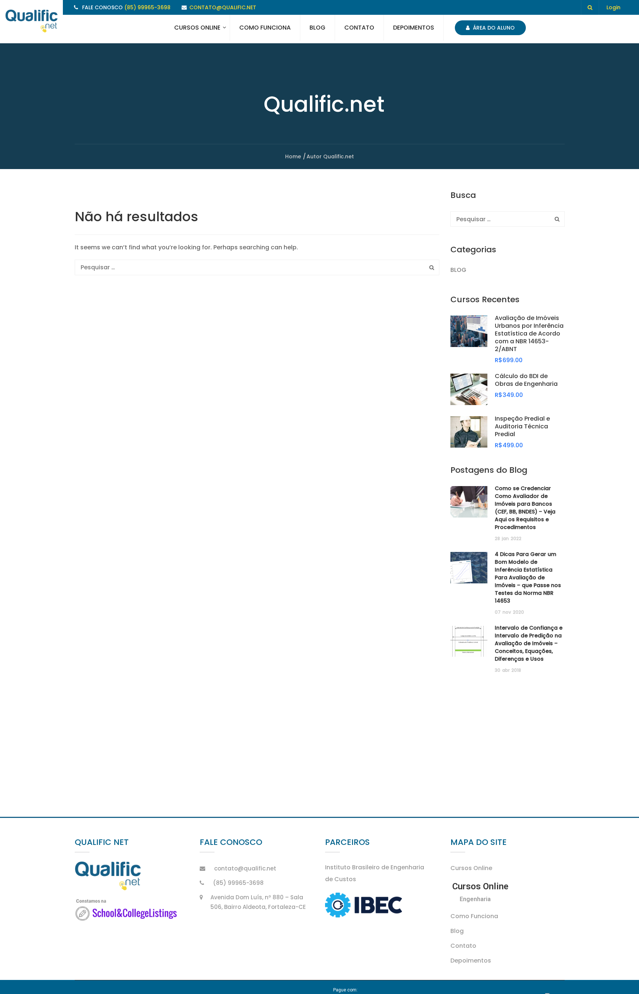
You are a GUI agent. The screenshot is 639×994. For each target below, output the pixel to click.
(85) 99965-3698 (147, 7)
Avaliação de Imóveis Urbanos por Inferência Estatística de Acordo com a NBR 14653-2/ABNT (529, 333)
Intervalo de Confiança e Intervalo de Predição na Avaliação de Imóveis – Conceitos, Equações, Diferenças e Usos (528, 643)
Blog (317, 27)
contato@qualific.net (245, 868)
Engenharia (475, 899)
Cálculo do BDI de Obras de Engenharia (526, 380)
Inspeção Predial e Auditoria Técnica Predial (522, 426)
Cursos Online (197, 27)
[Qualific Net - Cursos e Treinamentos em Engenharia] (31, 21)
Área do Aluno (493, 27)
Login (613, 7)
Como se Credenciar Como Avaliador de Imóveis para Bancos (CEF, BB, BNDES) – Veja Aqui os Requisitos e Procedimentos (525, 508)
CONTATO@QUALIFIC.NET (222, 7)
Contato (359, 27)
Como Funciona (265, 27)
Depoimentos (413, 27)
